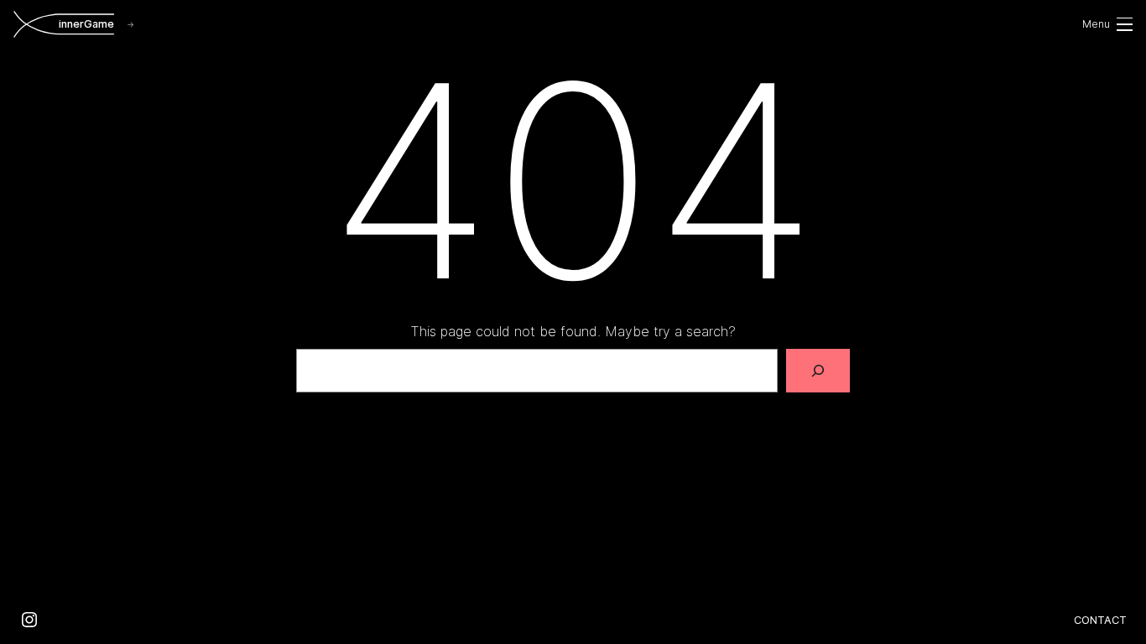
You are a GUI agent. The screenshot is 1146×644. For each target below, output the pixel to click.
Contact (1100, 620)
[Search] (818, 370)
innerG (86, 24)
